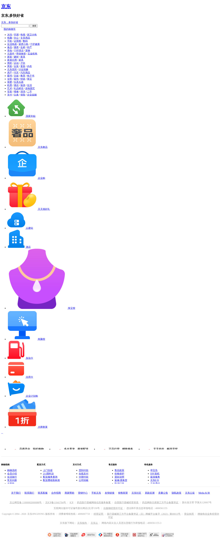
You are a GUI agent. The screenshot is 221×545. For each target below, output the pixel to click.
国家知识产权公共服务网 (167, 534)
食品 (9, 47)
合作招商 (56, 493)
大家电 (10, 483)
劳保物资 (21, 53)
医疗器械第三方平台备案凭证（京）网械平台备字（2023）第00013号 (144, 514)
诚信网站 (88, 534)
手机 (9, 41)
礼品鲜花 (18, 88)
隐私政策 (176, 493)
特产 (29, 47)
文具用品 (25, 38)
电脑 (9, 38)
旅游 (22, 85)
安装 (9, 91)
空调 (16, 34)
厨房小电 (23, 44)
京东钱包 (82, 523)
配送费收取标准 (51, 480)
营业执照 (189, 514)
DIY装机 (155, 473)
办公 (16, 38)
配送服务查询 (50, 477)
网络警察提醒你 (71, 534)
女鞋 (9, 79)
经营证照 (99, 514)
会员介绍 (12, 473)
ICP (72, 502)
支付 (9, 94)
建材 (16, 57)
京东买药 (12, 69)
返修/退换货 (121, 480)
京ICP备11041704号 (55, 502)
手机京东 (96, 493)
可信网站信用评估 (54, 534)
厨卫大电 (32, 34)
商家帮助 (69, 493)
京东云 (94, 523)
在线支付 (83, 473)
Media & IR (204, 493)
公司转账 (83, 480)
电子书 (30, 75)
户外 (22, 63)
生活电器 (12, 44)
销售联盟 (123, 493)
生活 (29, 85)
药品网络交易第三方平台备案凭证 (160, 502)
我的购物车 (10, 29)
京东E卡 (154, 480)
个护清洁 (18, 50)
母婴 (9, 82)
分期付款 (83, 477)
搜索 (33, 26)
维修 (16, 91)
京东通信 (155, 483)
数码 (25, 41)
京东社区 (136, 493)
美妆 (9, 50)
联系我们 (29, 493)
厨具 (21, 60)
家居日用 (12, 60)
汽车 (16, 72)
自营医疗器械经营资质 (126, 502)
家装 (9, 57)
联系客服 (43, 493)
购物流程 (12, 470)
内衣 (29, 66)
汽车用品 (25, 72)
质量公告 (163, 493)
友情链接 (109, 493)
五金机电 (32, 53)
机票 (9, 85)
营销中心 (83, 493)
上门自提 (48, 470)
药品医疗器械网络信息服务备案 (94, 502)
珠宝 (29, 79)
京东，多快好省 (9, 22)
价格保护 (119, 473)
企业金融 (32, 94)
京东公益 (190, 493)
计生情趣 (23, 69)
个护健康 (35, 44)
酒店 (16, 85)
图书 (9, 75)
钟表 (22, 79)
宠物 (27, 50)
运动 (16, 63)
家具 (22, 57)
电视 (22, 34)
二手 (29, 91)
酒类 (16, 47)
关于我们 (16, 493)
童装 (22, 66)
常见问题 (12, 480)
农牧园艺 (30, 88)
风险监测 (150, 493)
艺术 (9, 88)
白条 (16, 94)
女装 (16, 66)
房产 (9, 72)
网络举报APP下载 (122, 534)
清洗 (22, 91)
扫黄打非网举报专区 (139, 534)
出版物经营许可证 (113, 508)
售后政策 (119, 470)
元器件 (10, 53)
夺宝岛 (154, 470)
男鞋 (9, 63)
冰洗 (9, 34)
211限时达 (48, 473)
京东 (6, 6)
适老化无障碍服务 (154, 534)
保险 (22, 94)
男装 (9, 66)
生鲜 (22, 47)
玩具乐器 (18, 82)
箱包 (16, 79)
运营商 (17, 41)
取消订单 (119, 483)
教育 (22, 75)
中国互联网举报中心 (105, 534)
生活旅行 (12, 477)
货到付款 (83, 470)
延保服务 (155, 477)
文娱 (16, 75)
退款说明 (119, 477)
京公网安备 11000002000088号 (26, 502)
